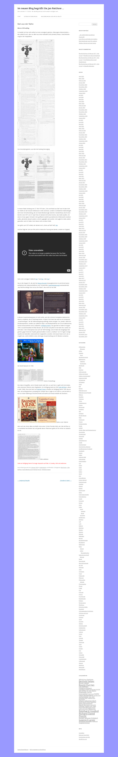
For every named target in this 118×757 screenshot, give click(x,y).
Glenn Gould (91, 694)
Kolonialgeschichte (84, 494)
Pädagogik (81, 576)
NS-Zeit (81, 565)
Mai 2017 (81, 274)
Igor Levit (92, 697)
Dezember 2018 (83, 234)
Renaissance (82, 603)
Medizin (81, 532)
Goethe (96, 694)
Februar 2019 (82, 230)
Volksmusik (82, 661)
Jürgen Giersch (83, 480)
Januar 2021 (82, 182)
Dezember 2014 (83, 334)
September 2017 (83, 266)
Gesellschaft (82, 434)
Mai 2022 (81, 149)
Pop (80, 590)
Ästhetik (82, 582)
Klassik (81, 486)
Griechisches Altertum (84, 447)
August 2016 (82, 293)
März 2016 (81, 303)
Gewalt (81, 438)
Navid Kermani (84, 705)
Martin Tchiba (82, 703)
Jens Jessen (82, 699)
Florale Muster (82, 415)
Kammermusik (82, 482)
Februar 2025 (82, 80)
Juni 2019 (81, 222)
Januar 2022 (82, 157)
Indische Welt (82, 457)
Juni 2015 (81, 322)
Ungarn (81, 648)
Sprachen (82, 515)
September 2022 (83, 141)
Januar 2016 (82, 307)
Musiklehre (82, 542)
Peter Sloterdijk (83, 708)
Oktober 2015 (82, 313)
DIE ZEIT (98, 689)
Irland (80, 465)
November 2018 (83, 236)
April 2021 (81, 176)
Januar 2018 (82, 257)
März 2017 (81, 278)
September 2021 (83, 166)
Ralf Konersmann (83, 709)
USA (80, 650)
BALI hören (64, 467)
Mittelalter (81, 536)
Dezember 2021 (83, 159)
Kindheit (81, 484)
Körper (80, 503)
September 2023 (83, 116)
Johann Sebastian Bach (87, 701)
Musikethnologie (83, 540)
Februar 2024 (82, 105)
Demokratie (93, 689)
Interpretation (82, 461)
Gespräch (81, 436)
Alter (80, 368)
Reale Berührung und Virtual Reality (51, 16)
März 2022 (81, 153)
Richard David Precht (87, 715)
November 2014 (83, 336)
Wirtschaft (81, 667)
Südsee (81, 632)
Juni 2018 (81, 247)
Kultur (80, 507)
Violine (80, 653)
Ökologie (81, 567)
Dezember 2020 (83, 184)
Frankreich (81, 420)
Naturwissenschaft (84, 555)
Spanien (81, 617)
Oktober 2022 (82, 139)
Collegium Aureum (85, 688)
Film (80, 411)
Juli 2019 (81, 220)
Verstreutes (83, 363)
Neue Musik (82, 561)
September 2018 (83, 241)
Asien (80, 384)
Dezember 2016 (83, 284)
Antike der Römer (83, 374)
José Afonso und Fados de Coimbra (88, 39)
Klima (80, 492)
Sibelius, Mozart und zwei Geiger (87, 43)
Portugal (81, 592)
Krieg (80, 505)
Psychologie (82, 596)
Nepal (80, 559)
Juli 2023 (81, 120)
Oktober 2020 (82, 189)
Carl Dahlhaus (83, 687)
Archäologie (82, 380)
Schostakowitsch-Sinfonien (86, 611)
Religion (81, 601)
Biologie (82, 557)
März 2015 (81, 328)
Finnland (81, 413)
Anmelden (81, 733)
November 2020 (83, 187)
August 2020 (82, 193)
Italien (80, 472)
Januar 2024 (82, 107)
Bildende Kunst (83, 390)
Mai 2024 (81, 99)
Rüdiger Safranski (85, 718)
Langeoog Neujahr (24, 480)
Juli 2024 (81, 95)
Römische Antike (83, 607)
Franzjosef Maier (83, 694)
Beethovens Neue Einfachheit (92, 55)
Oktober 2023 (82, 114)
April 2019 (81, 226)
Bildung (81, 395)
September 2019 (83, 216)
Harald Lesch (97, 695)
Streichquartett (83, 626)
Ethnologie (81, 407)
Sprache (81, 621)
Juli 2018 (81, 245)
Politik (80, 588)
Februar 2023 (82, 130)
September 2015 (83, 316)
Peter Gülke (92, 706)
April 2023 (81, 126)
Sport (81, 355)
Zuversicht (81, 37)
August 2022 (82, 143)
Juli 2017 (81, 270)
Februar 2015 (82, 330)
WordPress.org (83, 739)
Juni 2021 (81, 172)
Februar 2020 (82, 205)
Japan (80, 474)
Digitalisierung (82, 403)
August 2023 (82, 118)
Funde (80, 426)
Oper (80, 569)
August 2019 (82, 218)
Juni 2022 (81, 147)
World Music (82, 669)
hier (57, 225)
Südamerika (82, 628)
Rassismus (92, 709)
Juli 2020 (81, 195)
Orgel (80, 574)
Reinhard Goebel (89, 711)
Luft (80, 521)
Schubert (94, 718)
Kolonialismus (82, 497)
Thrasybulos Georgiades (85, 721)
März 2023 (81, 128)
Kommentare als (84, 737)
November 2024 (83, 87)
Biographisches (85, 553)
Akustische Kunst (83, 357)
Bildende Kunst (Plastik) (85, 392)
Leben (81, 551)
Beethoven (90, 679)
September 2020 (83, 191)
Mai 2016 (81, 299)
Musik (82, 513)
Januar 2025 (82, 82)
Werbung (81, 665)
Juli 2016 (81, 295)
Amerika (81, 370)
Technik (81, 638)
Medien (81, 530)
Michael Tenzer (41, 389)
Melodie (81, 534)
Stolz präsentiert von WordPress (38, 749)
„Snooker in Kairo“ (66, 480)
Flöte (80, 417)
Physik (80, 586)
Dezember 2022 (83, 135)
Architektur (82, 382)
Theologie (81, 642)
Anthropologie (82, 372)
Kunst (81, 509)
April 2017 (81, 276)
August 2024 (82, 93)
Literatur (83, 511)
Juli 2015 (81, 320)
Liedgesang (82, 517)
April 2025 (81, 76)
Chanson (81, 399)
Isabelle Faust (91, 698)
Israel (80, 469)
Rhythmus (81, 605)
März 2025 (81, 78)
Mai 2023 (81, 124)
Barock (80, 388)
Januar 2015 (82, 332)
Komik (80, 499)
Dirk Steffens (82, 691)
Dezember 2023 (83, 110)
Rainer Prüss (91, 708)
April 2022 (81, 151)
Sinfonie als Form (83, 613)
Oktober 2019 (82, 214)
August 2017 (82, 268)
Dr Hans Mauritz (91, 691)
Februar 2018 (82, 255)
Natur (80, 546)
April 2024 (81, 101)
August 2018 (82, 243)
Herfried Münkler (84, 697)
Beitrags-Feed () (84, 735)
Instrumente (82, 459)
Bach (85, 679)
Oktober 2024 (82, 89)
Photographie (82, 584)
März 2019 (81, 228)
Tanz (80, 636)
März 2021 (81, 178)
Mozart (81, 538)
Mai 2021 (81, 174)
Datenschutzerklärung (30, 16)
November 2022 (83, 137)
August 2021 (82, 168)
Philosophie (82, 580)
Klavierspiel (82, 490)
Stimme (81, 623)
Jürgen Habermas (91, 702)
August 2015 (82, 318)
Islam (80, 467)
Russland (81, 609)
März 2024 (81, 103)
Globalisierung (83, 440)
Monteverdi (89, 703)
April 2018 (81, 251)
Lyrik (80, 524)
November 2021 (83, 162)
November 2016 (83, 286)
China (80, 401)
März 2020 (81, 203)
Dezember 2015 (83, 309)
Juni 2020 (81, 197)
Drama (80, 405)
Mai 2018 (81, 249)
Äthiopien (82, 349)
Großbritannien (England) (85, 449)
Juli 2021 (81, 170)
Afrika (80, 351)
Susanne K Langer (87, 720)
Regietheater (82, 598)
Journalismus (82, 478)
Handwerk (81, 451)
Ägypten (81, 353)
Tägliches (82, 361)
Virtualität (81, 655)
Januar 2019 (82, 232)
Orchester (81, 571)
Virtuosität (81, 657)
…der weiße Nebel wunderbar (87, 35)
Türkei (80, 646)
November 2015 (83, 311)
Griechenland (82, 445)
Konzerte (81, 501)
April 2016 (81, 301)
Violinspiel (95, 721)
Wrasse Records (42, 283)
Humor (80, 453)
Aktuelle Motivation (89, 66)
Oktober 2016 (82, 288)
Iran (80, 463)
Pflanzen (81, 578)
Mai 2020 (81, 199)
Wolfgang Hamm (46, 325)
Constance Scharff (84, 689)
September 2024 (83, 91)
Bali (80, 386)
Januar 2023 (82, 132)
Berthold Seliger (86, 681)
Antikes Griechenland (84, 376)
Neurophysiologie (83, 563)
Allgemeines (82, 359)
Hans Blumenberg (86, 695)
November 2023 (83, 112)
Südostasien (42, 467)
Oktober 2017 (82, 263)
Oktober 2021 (82, 164)
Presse (81, 594)
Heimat (82, 549)
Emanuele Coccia (85, 692)
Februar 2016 (82, 305)
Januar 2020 (82, 207)
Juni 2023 (81, 122)
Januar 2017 (82, 282)
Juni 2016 (81, 297)
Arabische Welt (83, 378)
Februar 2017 (82, 280)
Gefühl (80, 428)
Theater (81, 640)
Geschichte (82, 432)
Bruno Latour (84, 683)
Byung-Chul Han (86, 685)
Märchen (81, 528)
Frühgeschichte (83, 424)
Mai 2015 (81, 324)
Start (19, 16)
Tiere (80, 644)
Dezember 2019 (83, 209)
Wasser (81, 663)
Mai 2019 (81, 224)
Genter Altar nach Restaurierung (87, 430)
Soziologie (81, 615)
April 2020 (81, 201)
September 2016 (83, 291)
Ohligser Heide (84, 706)
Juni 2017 (81, 272)
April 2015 (81, 326)
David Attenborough (54, 285)
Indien (80, 455)
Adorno (81, 679)
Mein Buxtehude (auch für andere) (88, 41)
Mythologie (82, 544)
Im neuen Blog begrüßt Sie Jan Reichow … (41, 8)
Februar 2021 (82, 180)
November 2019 (83, 211)
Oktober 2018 (82, 239)
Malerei (81, 526)
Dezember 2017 (83, 259)
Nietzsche (93, 705)
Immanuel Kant (83, 698)
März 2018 (81, 253)
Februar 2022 (82, 155)
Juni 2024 (81, 97)
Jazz (80, 476)
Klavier (80, 488)
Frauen (81, 422)
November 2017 (83, 261)
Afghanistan (82, 347)
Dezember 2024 (83, 85)
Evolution (81, 409)
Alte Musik (81, 365)
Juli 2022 (81, 145)
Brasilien (81, 397)
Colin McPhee (62, 387)
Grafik (80, 442)
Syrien (80, 634)
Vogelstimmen (82, 659)
